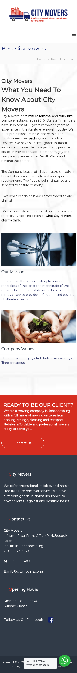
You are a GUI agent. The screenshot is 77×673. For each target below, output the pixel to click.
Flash (13, 666)
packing (35, 138)
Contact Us (23, 443)
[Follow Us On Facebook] (44, 619)
